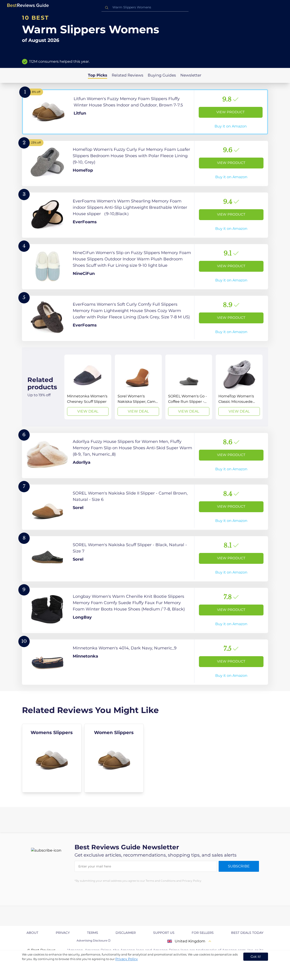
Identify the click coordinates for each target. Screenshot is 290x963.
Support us (163, 933)
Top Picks (97, 75)
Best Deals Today (247, 933)
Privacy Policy (126, 959)
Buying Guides (162, 75)
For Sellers (203, 933)
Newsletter (190, 75)
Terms (92, 933)
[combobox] (145, 7)
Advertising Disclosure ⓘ (94, 940)
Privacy (63, 933)
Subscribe (239, 866)
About (32, 933)
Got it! (256, 956)
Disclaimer (126, 933)
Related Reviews (127, 75)
